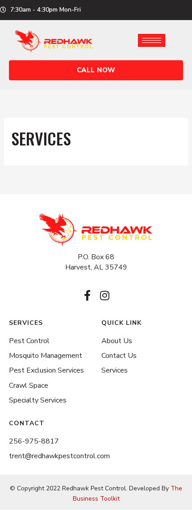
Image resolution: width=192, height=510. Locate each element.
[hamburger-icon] (151, 40)
